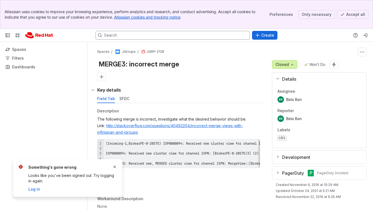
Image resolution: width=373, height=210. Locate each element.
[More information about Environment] (126, 178)
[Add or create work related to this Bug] (101, 76)
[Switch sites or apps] (17, 35)
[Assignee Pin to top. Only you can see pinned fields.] (299, 91)
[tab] (106, 98)
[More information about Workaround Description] (149, 199)
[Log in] (365, 35)
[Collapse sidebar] (7, 35)
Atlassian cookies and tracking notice (147, 17)
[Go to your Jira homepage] (39, 35)
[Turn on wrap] (243, 145)
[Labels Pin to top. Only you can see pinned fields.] (294, 130)
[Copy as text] (253, 145)
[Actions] (362, 52)
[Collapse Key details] (93, 90)
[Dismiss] (114, 167)
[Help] (355, 35)
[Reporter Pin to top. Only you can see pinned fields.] (298, 111)
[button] (317, 79)
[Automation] (334, 64)
